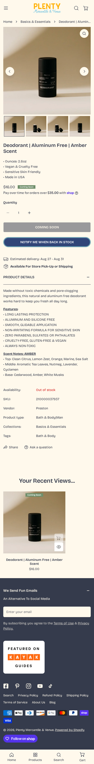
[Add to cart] (58, 538)
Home (7, 22)
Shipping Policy (77, 695)
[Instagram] (28, 686)
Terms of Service (15, 702)
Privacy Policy (28, 695)
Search (8, 695)
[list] (47, 70)
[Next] (84, 71)
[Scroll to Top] (86, 740)
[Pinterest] (17, 686)
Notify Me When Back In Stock (47, 242)
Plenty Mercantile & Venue (35, 730)
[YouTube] (40, 686)
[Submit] (85, 612)
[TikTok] (51, 686)
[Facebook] (6, 686)
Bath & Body (46, 436)
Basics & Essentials (35, 22)
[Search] (76, 8)
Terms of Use (64, 623)
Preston (42, 408)
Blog (52, 702)
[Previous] (9, 71)
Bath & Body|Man (49, 417)
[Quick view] (58, 546)
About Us (38, 702)
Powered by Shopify (69, 730)
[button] (86, 8)
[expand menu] (6, 8)
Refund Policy (52, 695)
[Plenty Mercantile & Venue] (47, 8)
